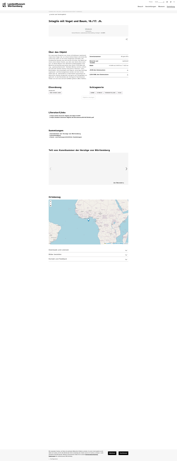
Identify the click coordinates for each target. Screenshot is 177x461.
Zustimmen (123, 453)
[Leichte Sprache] (167, 2)
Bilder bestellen (55, 254)
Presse (151, 1)
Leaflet (108, 243)
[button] (88, 220)
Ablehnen (112, 453)
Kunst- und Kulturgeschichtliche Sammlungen (66, 137)
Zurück (50, 168)
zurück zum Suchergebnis (58, 14)
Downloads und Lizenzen (59, 250)
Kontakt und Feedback (58, 259)
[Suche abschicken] (163, 2)
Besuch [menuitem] (140, 6)
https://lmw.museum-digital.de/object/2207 (65, 115)
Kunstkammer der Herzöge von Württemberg (65, 133)
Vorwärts (126, 168)
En (174, 1)
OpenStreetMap (118, 243)
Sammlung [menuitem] (171, 6)
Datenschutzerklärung (91, 454)
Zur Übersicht (118, 183)
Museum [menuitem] (161, 6)
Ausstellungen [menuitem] (150, 6)
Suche (156, 1)
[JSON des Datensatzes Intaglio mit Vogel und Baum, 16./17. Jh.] (127, 70)
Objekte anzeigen (88, 97)
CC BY (103, 32)
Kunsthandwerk (55, 135)
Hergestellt (52, 90)
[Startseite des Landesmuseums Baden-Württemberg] (14, 6)
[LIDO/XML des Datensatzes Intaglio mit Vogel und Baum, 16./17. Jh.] (127, 74)
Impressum (52, 456)
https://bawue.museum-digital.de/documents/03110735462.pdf (72, 117)
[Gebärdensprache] (170, 2)
